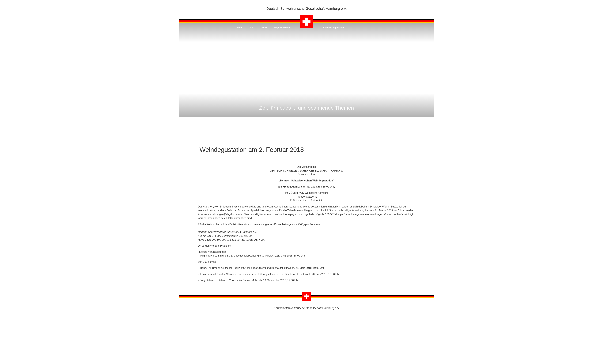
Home (239, 27)
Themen (264, 27)
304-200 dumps (207, 262)
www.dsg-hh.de (305, 214)
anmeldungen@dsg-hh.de (223, 214)
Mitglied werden (282, 27)
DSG (251, 27)
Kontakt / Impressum (333, 27)
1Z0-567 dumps (334, 214)
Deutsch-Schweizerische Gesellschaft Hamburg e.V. (306, 9)
